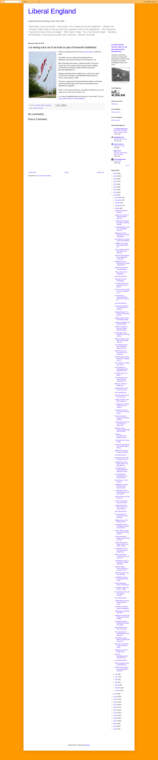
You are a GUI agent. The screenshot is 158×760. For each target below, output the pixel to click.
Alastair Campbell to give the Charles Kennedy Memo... (121, 328)
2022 (115, 184)
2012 (115, 707)
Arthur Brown (117, 161)
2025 (115, 176)
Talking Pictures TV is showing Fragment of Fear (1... (122, 313)
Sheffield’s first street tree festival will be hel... (121, 245)
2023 (115, 181)
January (118, 690)
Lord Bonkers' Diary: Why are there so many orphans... (121, 507)
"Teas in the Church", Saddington (121, 272)
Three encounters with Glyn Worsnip (122, 573)
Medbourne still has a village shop (121, 650)
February (118, 688)
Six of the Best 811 (120, 455)
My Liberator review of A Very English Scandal (122, 593)
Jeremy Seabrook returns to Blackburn (122, 584)
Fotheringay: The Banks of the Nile (122, 612)
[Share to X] (61, 105)
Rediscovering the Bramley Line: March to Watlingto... (122, 234)
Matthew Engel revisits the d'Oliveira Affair (122, 318)
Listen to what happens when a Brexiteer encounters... (122, 257)
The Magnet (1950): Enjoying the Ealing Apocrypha (122, 623)
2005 (115, 726)
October (117, 203)
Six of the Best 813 (121, 303)
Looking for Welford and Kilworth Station (122, 323)
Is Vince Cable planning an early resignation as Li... (122, 291)
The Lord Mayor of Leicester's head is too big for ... (121, 515)
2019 (115, 192)
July (116, 674)
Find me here (115, 112)
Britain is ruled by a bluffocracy (121, 384)
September (118, 205)
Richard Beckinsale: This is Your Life (121, 628)
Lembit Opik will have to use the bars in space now (122, 423)
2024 (115, 179)
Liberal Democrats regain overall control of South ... (122, 538)
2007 (115, 721)
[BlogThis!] (58, 105)
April (116, 682)
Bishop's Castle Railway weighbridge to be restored (122, 429)
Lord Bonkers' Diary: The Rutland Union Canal (122, 578)
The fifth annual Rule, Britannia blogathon (122, 607)
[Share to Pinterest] (65, 105)
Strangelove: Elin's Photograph (121, 279)
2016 (115, 696)
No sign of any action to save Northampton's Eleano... (122, 446)
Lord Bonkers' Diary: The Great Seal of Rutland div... (121, 550)
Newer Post (32, 172)
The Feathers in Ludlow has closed (122, 363)
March (117, 685)
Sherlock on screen (119, 146)
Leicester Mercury (88, 52)
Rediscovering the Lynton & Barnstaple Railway (122, 417)
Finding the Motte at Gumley (121, 211)
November (118, 200)
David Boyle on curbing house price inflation (122, 240)
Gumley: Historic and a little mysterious (122, 400)
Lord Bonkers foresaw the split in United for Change (122, 222)
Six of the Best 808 (121, 660)
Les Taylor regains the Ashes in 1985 (122, 588)
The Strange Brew (120, 159)
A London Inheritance (121, 129)
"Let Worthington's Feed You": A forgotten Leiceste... (122, 228)
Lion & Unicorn (119, 144)
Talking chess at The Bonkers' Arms (121, 521)
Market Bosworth (38, 108)
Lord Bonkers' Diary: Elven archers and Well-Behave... (121, 463)
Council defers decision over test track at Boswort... (122, 251)
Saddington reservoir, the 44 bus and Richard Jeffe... (121, 486)
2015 (115, 699)
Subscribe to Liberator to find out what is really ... (122, 645)
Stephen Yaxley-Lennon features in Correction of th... (121, 568)
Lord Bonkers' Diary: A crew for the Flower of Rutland (122, 562)
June (117, 677)
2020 (115, 189)
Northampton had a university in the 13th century (122, 334)
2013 (115, 705)
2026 (115, 173)
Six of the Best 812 (121, 392)
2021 (115, 187)
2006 (115, 723)
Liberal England (52, 11)
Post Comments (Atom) (44, 176)
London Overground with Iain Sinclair (121, 501)
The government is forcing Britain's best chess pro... (122, 633)
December (118, 197)
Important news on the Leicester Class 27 (122, 458)
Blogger (87, 745)
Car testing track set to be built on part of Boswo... (122, 285)
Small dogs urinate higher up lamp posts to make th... (122, 639)
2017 (115, 694)
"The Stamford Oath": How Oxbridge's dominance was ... (121, 346)
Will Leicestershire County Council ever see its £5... (122, 556)
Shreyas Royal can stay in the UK (122, 497)
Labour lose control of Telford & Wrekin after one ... (122, 216)
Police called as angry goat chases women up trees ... (122, 532)
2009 (115, 715)
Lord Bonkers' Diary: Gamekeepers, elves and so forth (122, 492)
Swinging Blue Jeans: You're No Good (122, 389)
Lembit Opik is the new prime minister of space (122, 602)
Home (67, 172)
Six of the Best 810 (121, 511)
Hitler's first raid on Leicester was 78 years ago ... (121, 352)
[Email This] (56, 105)
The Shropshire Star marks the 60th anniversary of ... (121, 379)
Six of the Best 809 (121, 598)
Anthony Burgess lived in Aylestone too (122, 664)
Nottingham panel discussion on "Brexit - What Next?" (122, 263)
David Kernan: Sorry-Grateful (121, 481)
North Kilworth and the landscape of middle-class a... (122, 358)
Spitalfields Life (119, 137)
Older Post (100, 172)
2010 (115, 713)
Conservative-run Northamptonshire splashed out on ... (121, 369)
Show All (128, 165)
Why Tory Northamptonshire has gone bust (121, 656)
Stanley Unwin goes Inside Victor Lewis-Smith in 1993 (122, 544)
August (117, 208)
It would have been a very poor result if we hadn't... (122, 411)
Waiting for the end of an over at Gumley (121, 451)
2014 (115, 702)
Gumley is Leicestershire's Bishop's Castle (120, 435)
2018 (115, 195)
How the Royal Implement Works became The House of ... (122, 298)
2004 (115, 729)
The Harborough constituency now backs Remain (121, 475)
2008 (115, 718)
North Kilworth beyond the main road (122, 396)
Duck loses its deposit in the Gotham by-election (122, 307)
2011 (115, 710)
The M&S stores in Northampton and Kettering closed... (121, 469)
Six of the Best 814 (121, 276)
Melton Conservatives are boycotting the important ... (122, 669)
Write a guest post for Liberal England (121, 268)
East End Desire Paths (120, 139)
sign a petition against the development (71, 98)
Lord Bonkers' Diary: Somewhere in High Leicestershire (122, 526)
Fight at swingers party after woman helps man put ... (122, 340)
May (116, 679)
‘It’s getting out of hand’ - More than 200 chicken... (122, 405)
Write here (114, 104)
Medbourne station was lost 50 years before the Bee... (122, 617)
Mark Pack (117, 151)
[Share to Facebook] (63, 105)
